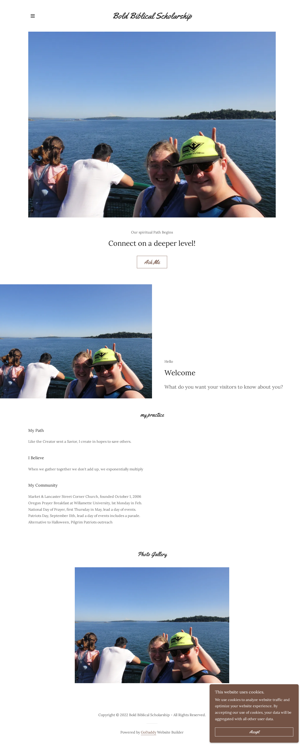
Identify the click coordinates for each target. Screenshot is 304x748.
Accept (254, 732)
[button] (32, 15)
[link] (152, 17)
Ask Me (152, 262)
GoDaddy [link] (148, 732)
